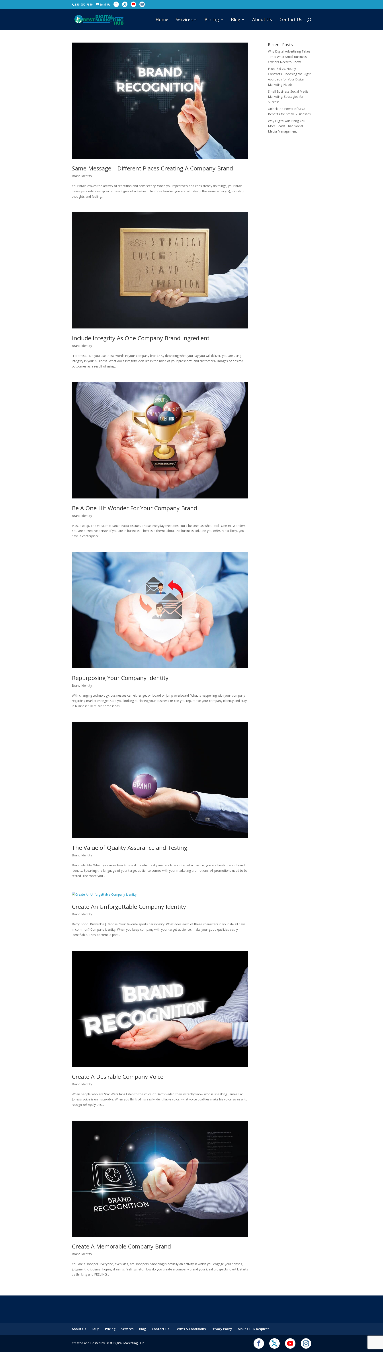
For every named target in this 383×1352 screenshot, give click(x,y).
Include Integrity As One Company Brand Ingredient (140, 338)
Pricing (212, 20)
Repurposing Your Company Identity (120, 678)
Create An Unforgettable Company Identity (129, 906)
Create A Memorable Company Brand (121, 1246)
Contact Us (290, 20)
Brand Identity (82, 176)
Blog (235, 20)
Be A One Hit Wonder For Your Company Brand (134, 508)
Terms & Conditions (190, 1329)
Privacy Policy (221, 1329)
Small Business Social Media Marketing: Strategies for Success (288, 96)
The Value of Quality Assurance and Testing (129, 848)
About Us (262, 20)
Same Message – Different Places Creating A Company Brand (152, 168)
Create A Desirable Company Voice (117, 1076)
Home (162, 20)
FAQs (95, 1329)
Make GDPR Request (253, 1329)
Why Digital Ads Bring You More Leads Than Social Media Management (286, 126)
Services (184, 20)
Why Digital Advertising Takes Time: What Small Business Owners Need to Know (289, 56)
